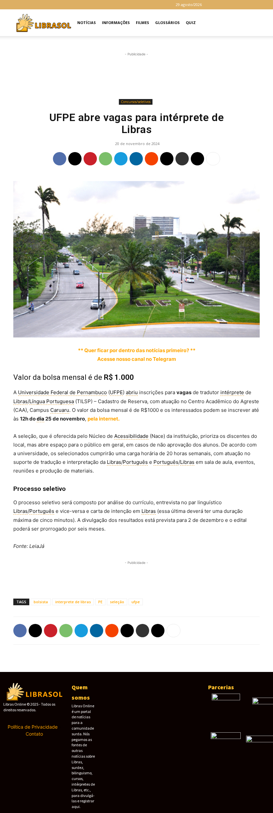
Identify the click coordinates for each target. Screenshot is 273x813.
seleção (117, 601)
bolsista (41, 601)
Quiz (191, 22)
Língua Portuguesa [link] (51, 401)
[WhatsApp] (105, 158)
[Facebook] (217, 4)
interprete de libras (73, 601)
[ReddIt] (151, 158)
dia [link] (40, 419)
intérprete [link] (232, 392)
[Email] (166, 158)
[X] (250, 4)
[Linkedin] (136, 158)
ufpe (136, 601)
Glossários (167, 22)
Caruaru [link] (59, 410)
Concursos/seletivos (135, 101)
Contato (34, 734)
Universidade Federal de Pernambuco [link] (62, 392)
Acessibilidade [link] (131, 436)
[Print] (182, 158)
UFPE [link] (116, 392)
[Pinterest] (90, 158)
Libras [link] (20, 401)
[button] (258, 23)
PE (100, 601)
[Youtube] (261, 4)
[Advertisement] (136, 76)
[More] (213, 158)
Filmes (142, 22)
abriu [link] (132, 392)
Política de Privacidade (33, 727)
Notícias (86, 22)
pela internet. (104, 419)
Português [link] (135, 462)
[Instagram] (228, 4)
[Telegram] (239, 4)
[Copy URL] (197, 158)
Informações (116, 22)
